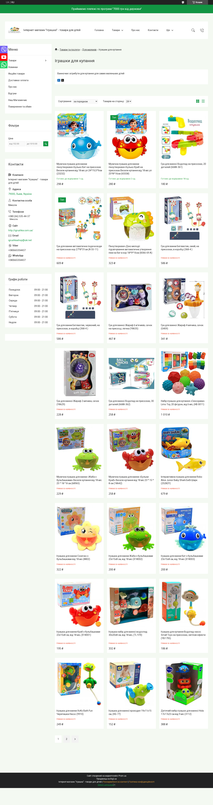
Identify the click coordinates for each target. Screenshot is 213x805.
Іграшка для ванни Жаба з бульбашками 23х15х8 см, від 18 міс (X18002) (131, 558)
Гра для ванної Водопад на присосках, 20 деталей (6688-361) (183, 166)
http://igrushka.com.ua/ (20, 230)
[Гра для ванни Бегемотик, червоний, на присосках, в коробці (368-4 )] (79, 297)
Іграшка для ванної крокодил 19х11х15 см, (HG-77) (130, 712)
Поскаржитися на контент (115, 782)
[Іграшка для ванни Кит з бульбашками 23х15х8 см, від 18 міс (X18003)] (183, 528)
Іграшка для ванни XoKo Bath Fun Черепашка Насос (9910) (75, 712)
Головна (99, 30)
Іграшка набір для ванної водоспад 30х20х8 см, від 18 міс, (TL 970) (128, 633)
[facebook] (58, 80)
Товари (116, 30)
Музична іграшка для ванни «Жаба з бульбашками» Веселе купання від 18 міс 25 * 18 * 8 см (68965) (79, 480)
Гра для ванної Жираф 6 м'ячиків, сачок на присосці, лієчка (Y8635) (130, 327)
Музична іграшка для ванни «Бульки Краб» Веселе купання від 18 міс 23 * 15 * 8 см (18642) (131, 480)
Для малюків (89, 49)
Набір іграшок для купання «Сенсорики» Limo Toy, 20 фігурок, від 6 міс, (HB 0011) (183, 403)
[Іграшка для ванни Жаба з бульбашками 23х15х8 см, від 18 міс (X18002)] (131, 528)
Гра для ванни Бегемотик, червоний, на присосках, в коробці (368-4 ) (78, 327)
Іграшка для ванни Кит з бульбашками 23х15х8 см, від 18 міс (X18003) (182, 558)
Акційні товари (16, 73)
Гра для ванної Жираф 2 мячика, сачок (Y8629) (78, 403)
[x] (62, 80)
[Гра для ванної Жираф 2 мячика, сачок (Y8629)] (79, 373)
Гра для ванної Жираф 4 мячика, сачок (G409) (182, 327)
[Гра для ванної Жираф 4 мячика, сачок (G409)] (183, 297)
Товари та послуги (70, 49)
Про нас (135, 30)
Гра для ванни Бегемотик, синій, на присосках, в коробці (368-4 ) (180, 248)
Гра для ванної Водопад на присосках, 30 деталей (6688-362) (131, 403)
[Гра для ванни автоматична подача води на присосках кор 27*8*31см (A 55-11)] (79, 218)
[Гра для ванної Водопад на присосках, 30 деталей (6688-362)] (131, 373)
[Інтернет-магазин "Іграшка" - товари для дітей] (14, 30)
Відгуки (12, 93)
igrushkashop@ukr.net (20, 240)
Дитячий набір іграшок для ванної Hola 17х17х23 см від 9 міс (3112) (182, 712)
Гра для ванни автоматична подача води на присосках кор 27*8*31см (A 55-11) (79, 248)
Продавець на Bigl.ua (107, 779)
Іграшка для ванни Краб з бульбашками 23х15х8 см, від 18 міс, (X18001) (78, 633)
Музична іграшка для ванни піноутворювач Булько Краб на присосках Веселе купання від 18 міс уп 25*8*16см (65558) (130, 169)
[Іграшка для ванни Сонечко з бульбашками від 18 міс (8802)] (79, 528)
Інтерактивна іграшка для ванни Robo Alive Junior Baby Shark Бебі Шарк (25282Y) (181, 480)
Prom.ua (122, 776)
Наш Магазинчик (17, 100)
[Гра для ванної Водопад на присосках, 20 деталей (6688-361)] (183, 136)
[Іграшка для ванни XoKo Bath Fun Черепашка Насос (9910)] (79, 683)
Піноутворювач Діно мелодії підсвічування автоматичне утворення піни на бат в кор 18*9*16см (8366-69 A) (130, 249)
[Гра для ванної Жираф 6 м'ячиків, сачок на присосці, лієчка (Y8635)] (131, 297)
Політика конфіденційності (141, 782)
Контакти (153, 30)
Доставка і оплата (18, 80)
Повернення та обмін (19, 106)
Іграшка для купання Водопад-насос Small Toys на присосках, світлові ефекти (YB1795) (183, 635)
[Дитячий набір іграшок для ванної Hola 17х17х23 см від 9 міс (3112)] (183, 683)
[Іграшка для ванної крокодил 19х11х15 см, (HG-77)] (131, 683)
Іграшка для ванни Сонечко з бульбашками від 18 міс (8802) (73, 558)
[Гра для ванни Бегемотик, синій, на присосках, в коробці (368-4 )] (183, 218)
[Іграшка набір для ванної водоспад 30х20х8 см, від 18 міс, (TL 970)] (131, 604)
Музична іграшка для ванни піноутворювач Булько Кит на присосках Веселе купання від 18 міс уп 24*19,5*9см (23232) (79, 169)
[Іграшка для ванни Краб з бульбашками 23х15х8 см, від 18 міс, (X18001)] (79, 604)
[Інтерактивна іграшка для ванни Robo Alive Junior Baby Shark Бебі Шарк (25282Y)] (183, 449)
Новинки (13, 67)
